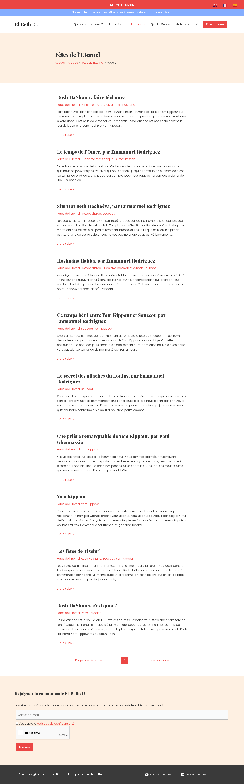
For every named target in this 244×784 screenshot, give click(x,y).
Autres (181, 24)
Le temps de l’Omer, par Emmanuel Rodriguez (108, 152)
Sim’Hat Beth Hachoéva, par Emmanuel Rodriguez (113, 206)
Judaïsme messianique (97, 159)
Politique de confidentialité (85, 774)
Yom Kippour (103, 329)
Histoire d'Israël (91, 214)
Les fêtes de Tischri (78, 551)
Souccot (109, 214)
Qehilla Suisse (161, 24)
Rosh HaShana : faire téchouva (91, 97)
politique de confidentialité (55, 724)
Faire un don (215, 24)
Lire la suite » (65, 135)
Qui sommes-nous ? (88, 24)
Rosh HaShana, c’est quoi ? (87, 605)
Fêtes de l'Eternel (68, 105)
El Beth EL (26, 24)
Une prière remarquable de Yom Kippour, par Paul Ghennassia (113, 439)
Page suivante (160, 660)
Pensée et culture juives (97, 105)
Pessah (130, 159)
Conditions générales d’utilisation (39, 774)
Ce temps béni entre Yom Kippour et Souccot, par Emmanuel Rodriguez (111, 318)
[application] (123, 24)
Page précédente (86, 660)
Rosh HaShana (125, 105)
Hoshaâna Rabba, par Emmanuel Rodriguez (106, 261)
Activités (115, 24)
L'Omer (119, 159)
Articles (136, 24)
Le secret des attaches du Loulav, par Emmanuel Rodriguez (110, 379)
